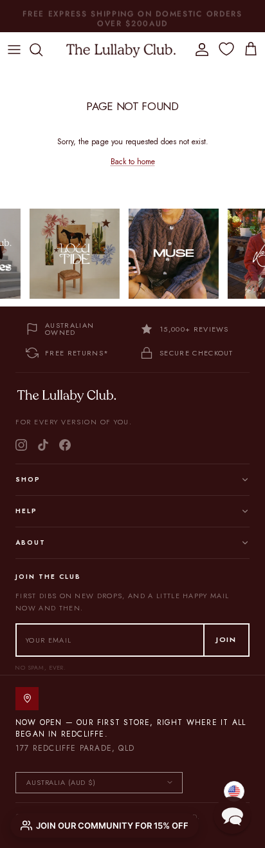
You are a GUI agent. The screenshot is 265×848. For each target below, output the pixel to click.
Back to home (133, 161)
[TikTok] (43, 445)
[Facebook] (65, 445)
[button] (232, 815)
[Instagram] (21, 445)
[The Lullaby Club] (121, 50)
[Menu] (14, 49)
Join (226, 639)
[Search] (42, 49)
